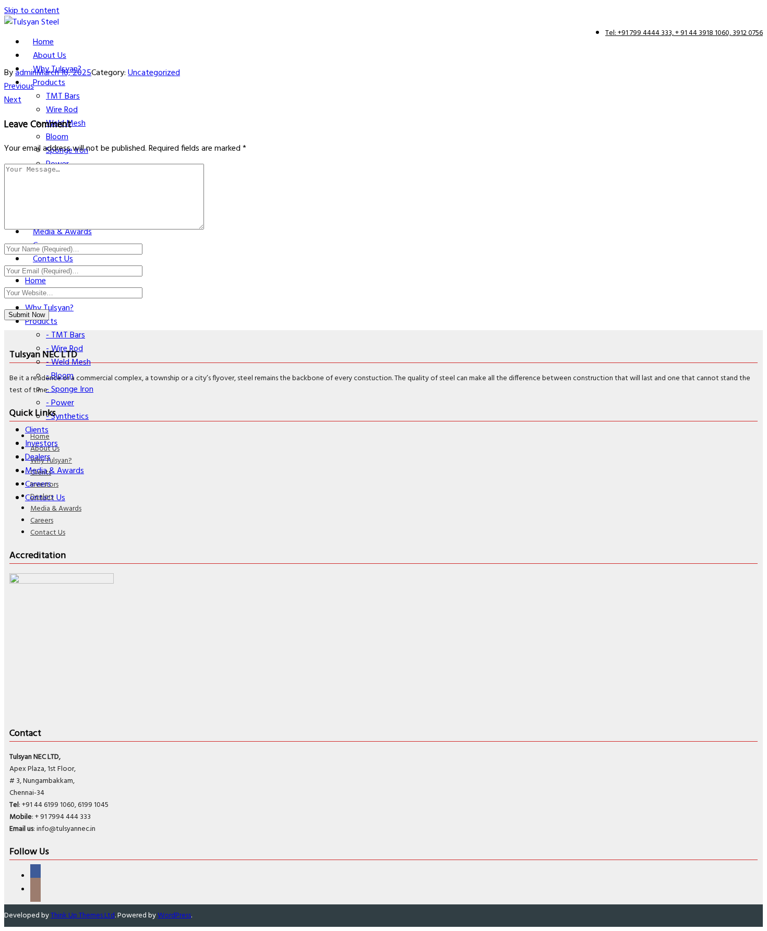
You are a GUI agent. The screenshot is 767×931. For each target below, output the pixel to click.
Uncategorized (154, 73)
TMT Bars (63, 96)
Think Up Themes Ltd (83, 916)
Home (40, 437)
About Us (44, 449)
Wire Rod (62, 110)
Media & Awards (55, 509)
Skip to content (31, 11)
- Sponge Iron (69, 389)
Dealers (41, 497)
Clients (40, 473)
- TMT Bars (65, 335)
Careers (41, 521)
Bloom (57, 137)
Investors (44, 485)
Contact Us (47, 533)
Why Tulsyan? (51, 461)
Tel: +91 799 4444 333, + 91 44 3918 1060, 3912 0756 (684, 33)
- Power (60, 403)
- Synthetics (67, 417)
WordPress (174, 916)
